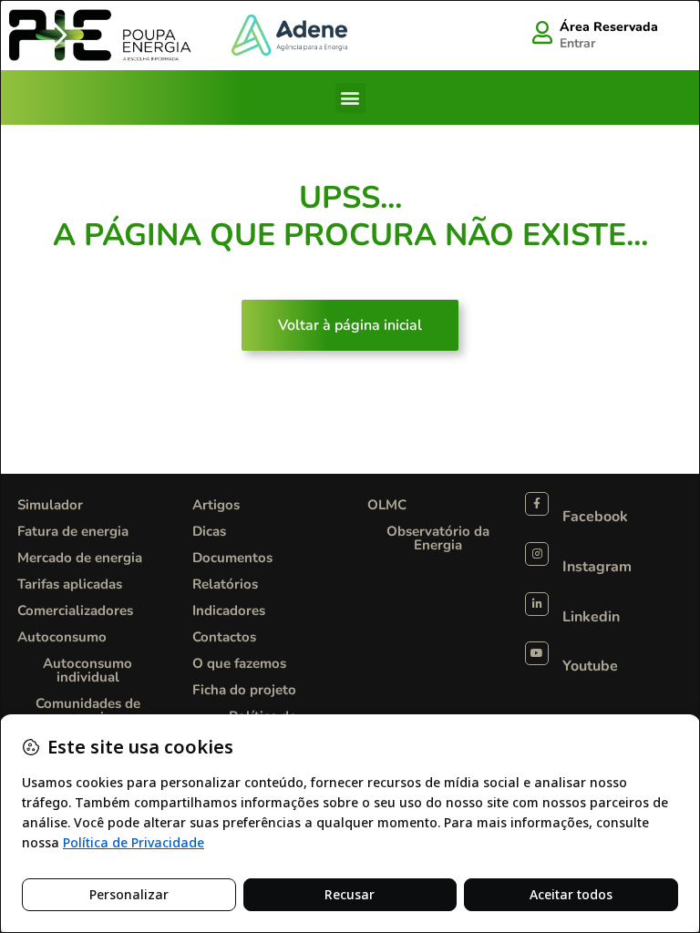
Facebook (595, 517)
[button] (350, 98)
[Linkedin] (537, 604)
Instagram (597, 567)
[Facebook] (537, 504)
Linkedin (591, 617)
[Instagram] (537, 554)
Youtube (590, 666)
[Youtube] (537, 653)
